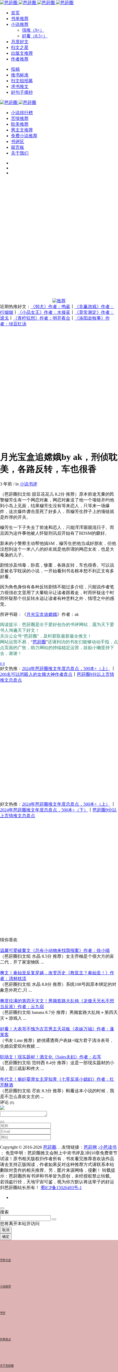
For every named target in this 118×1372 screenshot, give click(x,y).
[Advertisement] (59, 239)
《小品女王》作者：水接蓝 (44, 312)
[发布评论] (2, 1122)
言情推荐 (20, 118)
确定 (5, 1236)
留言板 (17, 147)
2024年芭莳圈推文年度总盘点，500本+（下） (44, 810)
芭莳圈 (39, 642)
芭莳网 (90, 1147)
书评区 (17, 141)
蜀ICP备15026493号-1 (61, 1187)
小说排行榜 (22, 112)
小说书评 (28, 484)
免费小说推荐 (24, 135)
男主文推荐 (22, 130)
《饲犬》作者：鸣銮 (50, 306)
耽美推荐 (20, 124)
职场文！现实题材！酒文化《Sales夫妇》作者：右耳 (50, 1057)
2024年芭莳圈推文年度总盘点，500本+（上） (66, 668)
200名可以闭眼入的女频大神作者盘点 (36, 674)
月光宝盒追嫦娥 (41, 614)
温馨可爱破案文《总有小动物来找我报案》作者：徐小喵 (55, 950)
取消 (5, 1230)
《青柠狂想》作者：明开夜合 (41, 318)
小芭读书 (108, 1147)
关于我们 (20, 153)
